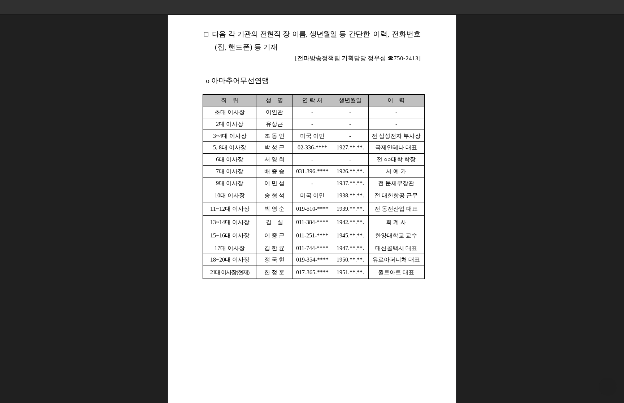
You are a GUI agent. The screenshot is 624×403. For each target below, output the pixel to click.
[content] (312, 201)
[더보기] (617, 7)
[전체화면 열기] (602, 7)
